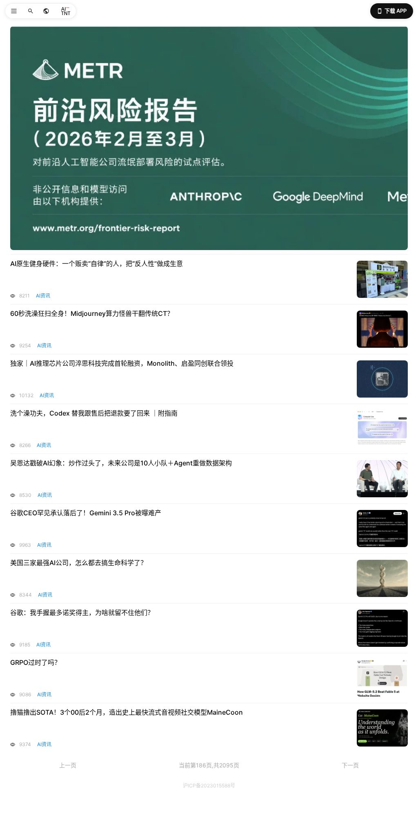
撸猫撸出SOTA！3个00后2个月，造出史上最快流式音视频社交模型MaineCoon (126, 712)
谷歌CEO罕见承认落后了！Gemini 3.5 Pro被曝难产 (85, 513)
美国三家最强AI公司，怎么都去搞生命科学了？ (78, 563)
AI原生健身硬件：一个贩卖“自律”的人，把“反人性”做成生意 (96, 263)
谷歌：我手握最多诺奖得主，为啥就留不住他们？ (82, 612)
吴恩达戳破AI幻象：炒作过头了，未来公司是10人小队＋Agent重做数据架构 (121, 463)
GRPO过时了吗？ (35, 662)
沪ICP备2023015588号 (209, 785)
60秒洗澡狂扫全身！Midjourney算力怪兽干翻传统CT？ (91, 313)
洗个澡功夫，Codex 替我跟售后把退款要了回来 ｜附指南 (94, 413)
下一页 (350, 765)
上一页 (67, 765)
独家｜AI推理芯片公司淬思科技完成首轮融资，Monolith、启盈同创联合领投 (121, 363)
